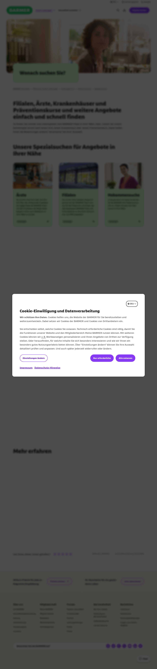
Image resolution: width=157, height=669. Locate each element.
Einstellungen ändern (34, 358)
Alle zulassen (125, 358)
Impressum (26, 367)
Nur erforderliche (102, 358)
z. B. (43, 336)
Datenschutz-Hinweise (47, 367)
